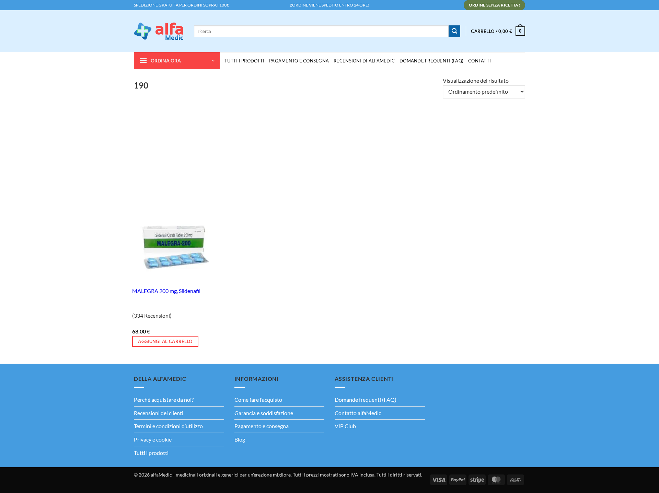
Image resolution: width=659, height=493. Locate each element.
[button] (498, 31)
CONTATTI (479, 60)
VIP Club (345, 426)
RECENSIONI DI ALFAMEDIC (364, 60)
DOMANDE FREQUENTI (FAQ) (431, 60)
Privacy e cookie (153, 439)
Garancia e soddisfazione (263, 413)
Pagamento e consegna (299, 60)
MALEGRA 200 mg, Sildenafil (166, 290)
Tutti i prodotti (151, 452)
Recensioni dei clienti (158, 413)
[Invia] (454, 31)
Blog (239, 439)
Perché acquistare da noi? (164, 399)
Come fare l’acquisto (258, 399)
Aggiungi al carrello (165, 341)
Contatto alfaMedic (358, 413)
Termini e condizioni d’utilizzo (168, 426)
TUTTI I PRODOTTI (244, 60)
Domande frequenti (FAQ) (365, 399)
